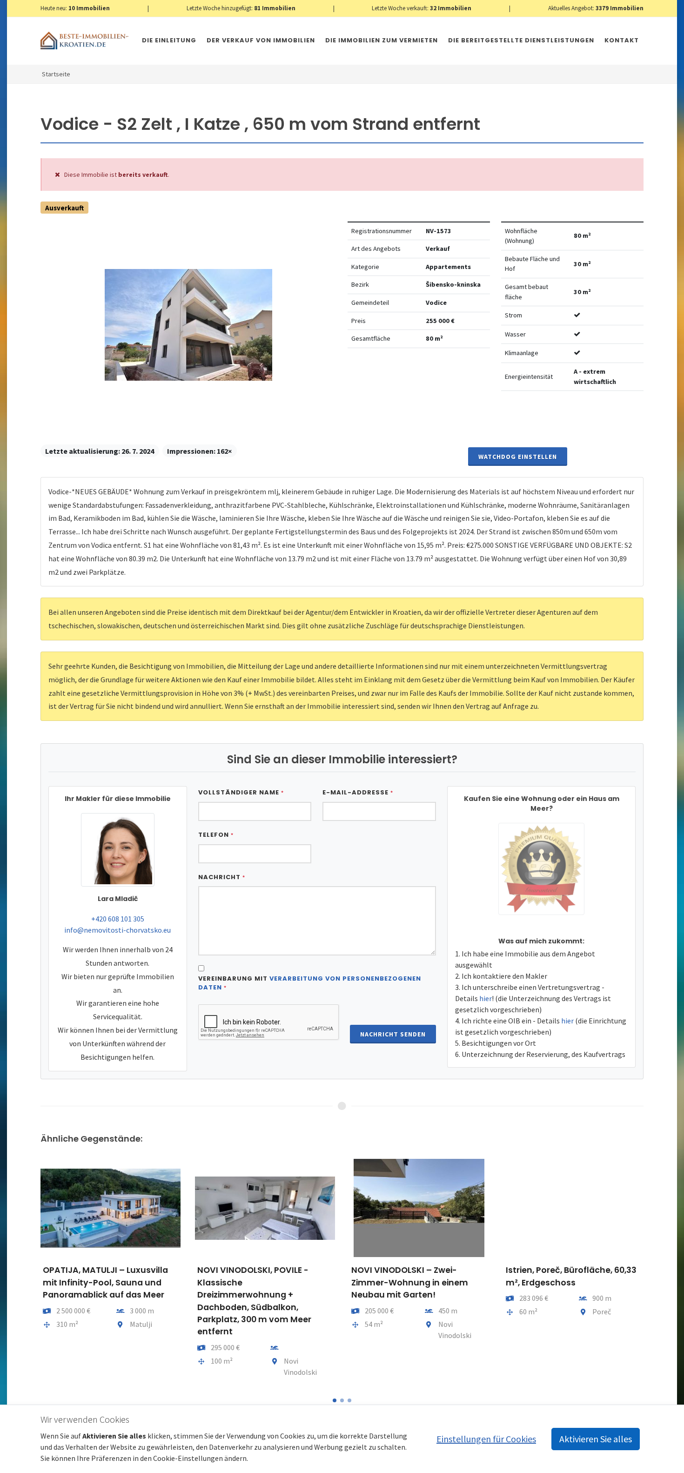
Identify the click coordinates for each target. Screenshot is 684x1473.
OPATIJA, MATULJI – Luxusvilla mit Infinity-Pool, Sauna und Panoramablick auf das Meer (105, 1282)
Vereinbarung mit (309, 983)
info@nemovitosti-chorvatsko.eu (117, 930)
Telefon (216, 834)
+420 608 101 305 (117, 918)
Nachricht (221, 877)
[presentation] (32, 1272)
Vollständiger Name (241, 792)
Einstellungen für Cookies (486, 1439)
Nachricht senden (393, 1034)
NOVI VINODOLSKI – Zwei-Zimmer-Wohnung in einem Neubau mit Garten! (409, 1282)
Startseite (56, 74)
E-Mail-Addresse (357, 792)
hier (485, 998)
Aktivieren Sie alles (595, 1439)
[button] (334, 1400)
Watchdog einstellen (517, 456)
